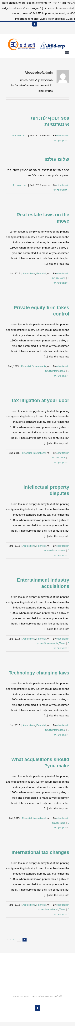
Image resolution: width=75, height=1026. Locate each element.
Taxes (62, 278)
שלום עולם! (56, 159)
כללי (25, 135)
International (58, 371)
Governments (39, 366)
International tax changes (40, 852)
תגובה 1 (17, 185)
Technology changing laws (39, 672)
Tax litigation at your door (40, 400)
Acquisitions (28, 273)
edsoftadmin (62, 135)
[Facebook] (34, 24)
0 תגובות (16, 135)
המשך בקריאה (60, 140)
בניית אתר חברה (21, 996)
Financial (41, 273)
